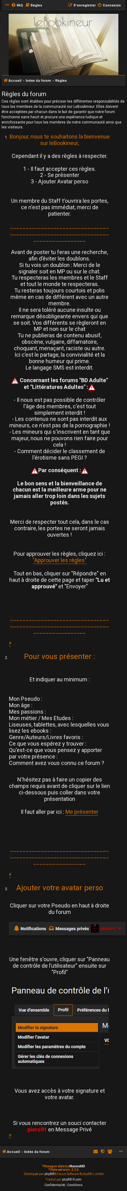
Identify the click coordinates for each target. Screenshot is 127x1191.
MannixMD (77, 1166)
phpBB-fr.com (71, 1179)
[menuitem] (17, 5)
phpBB (49, 1174)
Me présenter (81, 812)
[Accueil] (63, 45)
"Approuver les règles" (60, 560)
